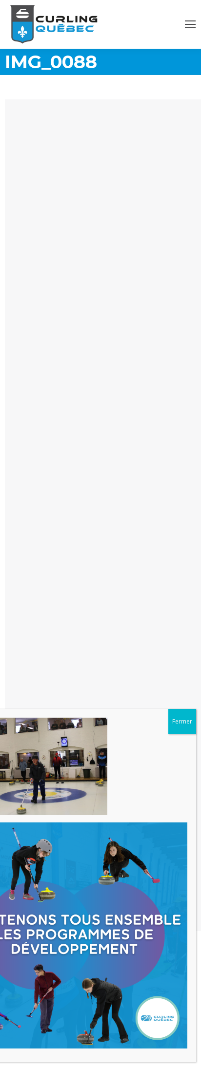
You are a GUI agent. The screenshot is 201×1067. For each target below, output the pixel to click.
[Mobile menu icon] (190, 24)
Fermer (182, 721)
